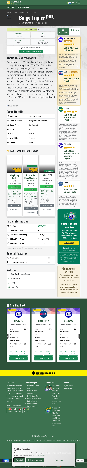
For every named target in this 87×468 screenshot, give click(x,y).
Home (9, 12)
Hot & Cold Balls (13, 353)
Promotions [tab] (63, 33)
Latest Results (23, 353)
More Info (80, 460)
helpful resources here (68, 287)
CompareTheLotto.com (46, 436)
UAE (20, 411)
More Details (14, 210)
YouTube (69, 388)
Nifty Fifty (43, 321)
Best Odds (43, 466)
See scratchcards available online (31, 51)
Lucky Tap (14, 287)
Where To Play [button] (14, 205)
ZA (24, 411)
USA (15, 411)
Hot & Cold (28, 466)
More (74, 466)
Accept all (19, 460)
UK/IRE (10, 411)
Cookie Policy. (41, 455)
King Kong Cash (14, 176)
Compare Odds (18, 358)
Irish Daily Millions (34, 399)
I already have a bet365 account (69, 249)
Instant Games (18, 12)
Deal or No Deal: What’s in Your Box (30, 178)
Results (13, 466)
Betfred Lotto (32, 404)
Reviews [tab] (75, 30)
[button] (38, 29)
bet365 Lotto (32, 401)
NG (28, 411)
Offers (58, 466)
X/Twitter (69, 386)
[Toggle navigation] (73, 2)
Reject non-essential (35, 460)
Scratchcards (15, 278)
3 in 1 (45, 175)
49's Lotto (19, 321)
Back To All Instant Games (20, 274)
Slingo (13, 283)
